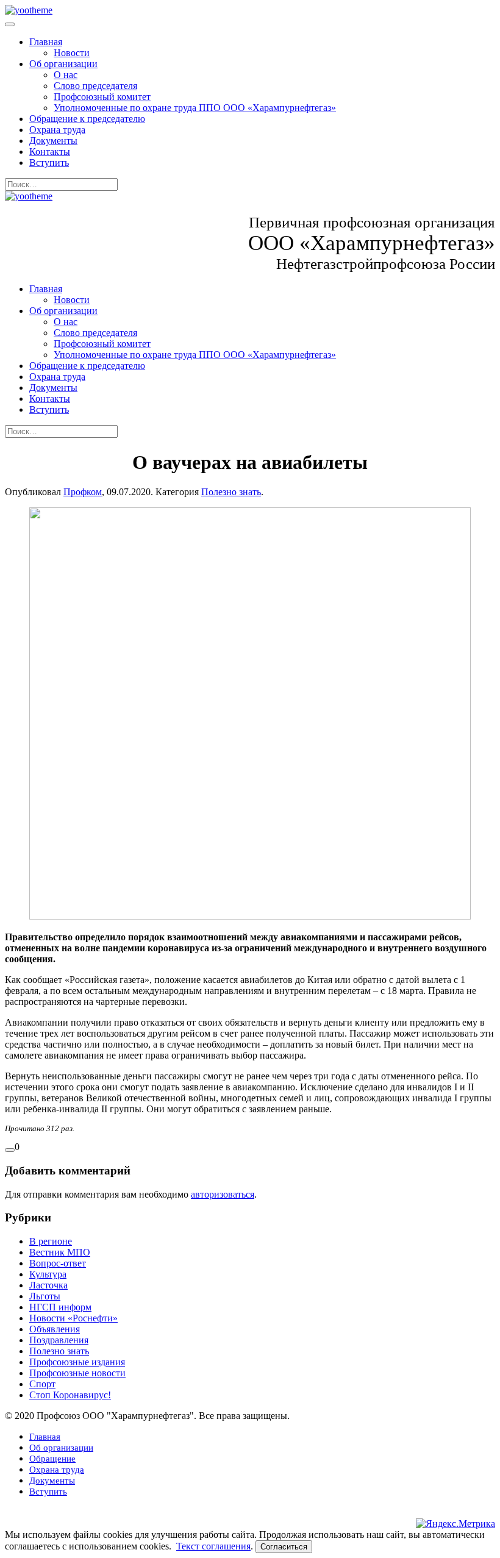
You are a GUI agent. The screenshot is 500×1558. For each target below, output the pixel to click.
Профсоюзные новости (77, 1373)
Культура (47, 1274)
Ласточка (48, 1285)
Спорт (42, 1384)
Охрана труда (57, 129)
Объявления (54, 1329)
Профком (82, 492)
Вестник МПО (59, 1252)
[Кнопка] (10, 1150)
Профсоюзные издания (77, 1362)
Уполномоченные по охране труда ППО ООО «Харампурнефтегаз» (195, 107)
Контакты (49, 151)
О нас (65, 75)
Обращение (52, 1458)
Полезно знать (231, 492)
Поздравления (58, 1340)
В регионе (50, 1241)
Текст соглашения (213, 1546)
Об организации (63, 64)
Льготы (44, 1296)
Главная (45, 42)
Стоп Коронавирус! (70, 1395)
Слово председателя (95, 85)
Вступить (49, 162)
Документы (53, 140)
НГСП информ (60, 1307)
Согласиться (283, 1546)
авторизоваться (222, 1194)
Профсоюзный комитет (102, 96)
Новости (72, 53)
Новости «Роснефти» (73, 1318)
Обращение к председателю (87, 118)
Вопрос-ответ (57, 1263)
